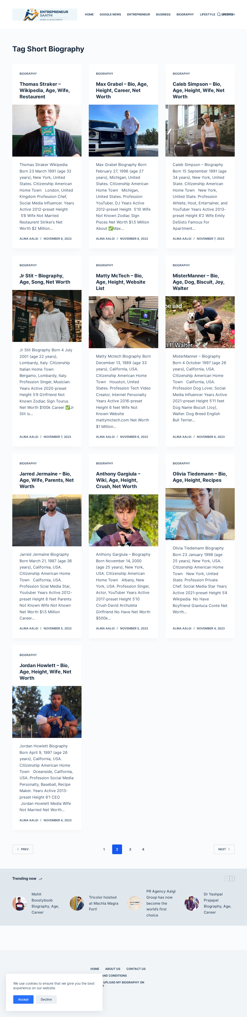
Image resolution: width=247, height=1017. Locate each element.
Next (222, 849)
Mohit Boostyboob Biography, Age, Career (45, 903)
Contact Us (136, 969)
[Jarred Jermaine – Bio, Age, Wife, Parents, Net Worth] (47, 520)
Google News (110, 14)
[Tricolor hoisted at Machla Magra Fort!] (77, 903)
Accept (23, 999)
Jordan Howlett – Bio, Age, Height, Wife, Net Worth (45, 672)
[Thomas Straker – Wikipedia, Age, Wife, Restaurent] (47, 131)
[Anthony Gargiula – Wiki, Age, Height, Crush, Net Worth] (123, 520)
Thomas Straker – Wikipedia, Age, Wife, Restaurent (45, 90)
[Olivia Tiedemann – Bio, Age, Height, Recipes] (200, 514)
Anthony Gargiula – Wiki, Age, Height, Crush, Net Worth (118, 480)
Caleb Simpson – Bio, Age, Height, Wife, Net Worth (199, 90)
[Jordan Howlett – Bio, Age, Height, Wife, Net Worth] (47, 712)
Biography (185, 14)
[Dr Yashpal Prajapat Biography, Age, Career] (192, 903)
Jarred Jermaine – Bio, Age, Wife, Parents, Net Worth (47, 480)
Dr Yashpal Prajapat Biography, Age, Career (217, 903)
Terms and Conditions (108, 975)
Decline (46, 999)
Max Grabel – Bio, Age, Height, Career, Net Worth (122, 90)
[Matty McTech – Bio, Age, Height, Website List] (123, 322)
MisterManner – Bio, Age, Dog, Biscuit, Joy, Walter (198, 282)
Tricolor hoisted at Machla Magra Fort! (103, 903)
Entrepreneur (138, 14)
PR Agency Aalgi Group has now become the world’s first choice (161, 903)
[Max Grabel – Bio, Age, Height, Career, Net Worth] (123, 131)
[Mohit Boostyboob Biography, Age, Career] (19, 903)
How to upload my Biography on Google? (117, 984)
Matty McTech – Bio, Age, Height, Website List (120, 282)
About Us (112, 969)
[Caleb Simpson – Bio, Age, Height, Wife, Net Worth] (200, 131)
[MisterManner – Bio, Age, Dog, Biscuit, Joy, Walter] (200, 322)
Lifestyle (207, 14)
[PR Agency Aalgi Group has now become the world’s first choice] (134, 903)
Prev (25, 849)
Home (89, 14)
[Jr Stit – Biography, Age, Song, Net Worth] (47, 316)
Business (163, 14)
